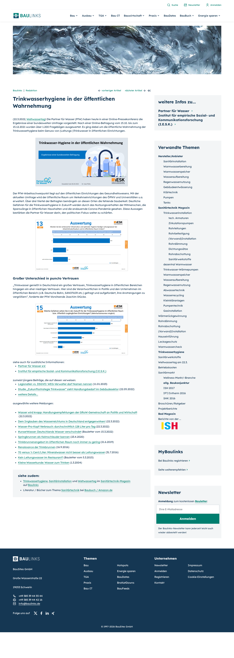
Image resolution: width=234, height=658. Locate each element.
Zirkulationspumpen (181, 223)
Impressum (195, 565)
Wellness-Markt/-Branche (179, 377)
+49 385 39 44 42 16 (30, 599)
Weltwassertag (36, 119)
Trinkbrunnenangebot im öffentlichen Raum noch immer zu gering (59, 442)
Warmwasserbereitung (177, 166)
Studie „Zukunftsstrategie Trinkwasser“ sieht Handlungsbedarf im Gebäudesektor (68, 389)
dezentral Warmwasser (177, 264)
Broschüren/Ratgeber (171, 403)
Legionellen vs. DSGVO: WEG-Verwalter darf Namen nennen (55, 384)
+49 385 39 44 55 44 (31, 595)
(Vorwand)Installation (182, 238)
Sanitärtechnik (70, 490)
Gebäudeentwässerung (177, 187)
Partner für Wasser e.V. (32, 366)
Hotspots (122, 565)
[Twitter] (36, 613)
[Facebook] (42, 613)
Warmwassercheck (170, 346)
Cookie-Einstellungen (201, 576)
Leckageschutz (167, 341)
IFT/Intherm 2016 (174, 393)
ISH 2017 (169, 388)
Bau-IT (115, 15)
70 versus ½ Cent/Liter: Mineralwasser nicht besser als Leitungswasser (61, 452)
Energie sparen (126, 571)
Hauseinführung (168, 336)
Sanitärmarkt (166, 372)
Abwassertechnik (174, 290)
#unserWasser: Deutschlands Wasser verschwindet (49, 431)
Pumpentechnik (173, 305)
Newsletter (161, 565)
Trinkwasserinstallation (177, 212)
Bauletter (201, 501)
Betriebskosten (167, 367)
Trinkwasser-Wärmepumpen (180, 269)
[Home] (46, 560)
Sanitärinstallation (60, 481)
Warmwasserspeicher (176, 171)
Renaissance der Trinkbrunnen (36, 447)
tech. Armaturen (179, 218)
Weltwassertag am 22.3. (173, 362)
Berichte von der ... (169, 419)
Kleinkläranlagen (173, 300)
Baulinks (17, 90)
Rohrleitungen (177, 228)
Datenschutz (196, 571)
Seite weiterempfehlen (172, 469)
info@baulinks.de (29, 603)
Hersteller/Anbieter (170, 156)
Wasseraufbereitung (176, 176)
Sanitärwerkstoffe (180, 259)
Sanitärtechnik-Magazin (115, 481)
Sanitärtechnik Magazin (174, 207)
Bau (86, 565)
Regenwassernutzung (176, 182)
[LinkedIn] (48, 613)
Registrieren (161, 576)
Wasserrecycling (173, 295)
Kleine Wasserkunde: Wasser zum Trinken (43, 462)
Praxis (87, 582)
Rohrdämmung (178, 243)
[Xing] (54, 613)
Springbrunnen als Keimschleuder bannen (44, 436)
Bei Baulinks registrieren (173, 460)
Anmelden (160, 571)
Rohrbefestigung (179, 233)
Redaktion (31, 90)
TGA (86, 576)
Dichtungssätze (178, 249)
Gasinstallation (172, 310)
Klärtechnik (170, 192)
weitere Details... (28, 394)
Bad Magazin (167, 413)
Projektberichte (167, 408)
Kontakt (159, 582)
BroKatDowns (125, 582)
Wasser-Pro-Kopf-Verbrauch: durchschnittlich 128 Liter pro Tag (56, 426)
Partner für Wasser (174, 111)
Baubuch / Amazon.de (98, 490)
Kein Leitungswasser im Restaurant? (40, 457)
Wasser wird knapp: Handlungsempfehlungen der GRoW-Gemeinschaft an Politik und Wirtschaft (77, 412)
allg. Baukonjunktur (176, 382)
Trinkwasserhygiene (35, 481)
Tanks (166, 202)
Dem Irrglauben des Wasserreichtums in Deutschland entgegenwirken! (62, 421)
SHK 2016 (169, 398)
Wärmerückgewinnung (172, 315)
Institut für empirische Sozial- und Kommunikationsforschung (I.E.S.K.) (62, 371)
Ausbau (88, 571)
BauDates (170, 15)
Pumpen (168, 197)
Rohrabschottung (179, 254)
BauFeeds (123, 588)
